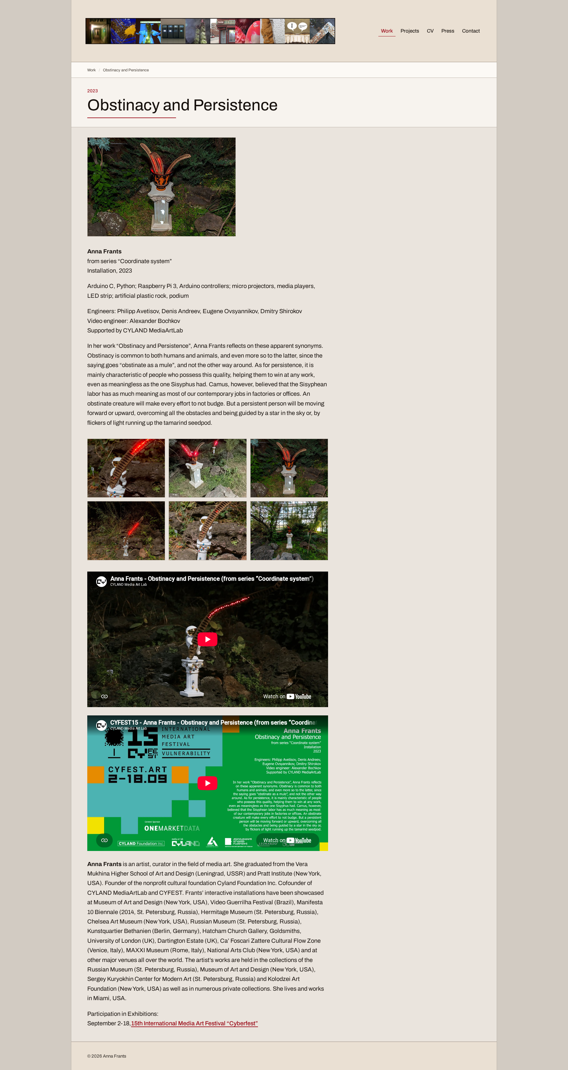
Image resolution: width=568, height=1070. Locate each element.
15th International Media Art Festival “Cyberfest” (194, 1023)
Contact (471, 31)
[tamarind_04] (207, 530)
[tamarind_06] (207, 468)
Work (387, 31)
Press (447, 31)
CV (430, 31)
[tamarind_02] (289, 530)
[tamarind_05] (126, 530)
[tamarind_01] (289, 468)
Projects (410, 31)
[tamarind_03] (126, 468)
